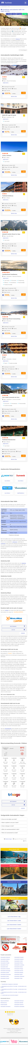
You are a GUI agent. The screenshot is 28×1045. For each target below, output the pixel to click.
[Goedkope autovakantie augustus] (14, 873)
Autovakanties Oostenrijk (5, 968)
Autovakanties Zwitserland (19, 976)
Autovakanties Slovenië (18, 970)
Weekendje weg (4, 1002)
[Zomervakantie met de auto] (14, 856)
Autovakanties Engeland (18, 959)
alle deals (7, 480)
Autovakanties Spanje (18, 974)
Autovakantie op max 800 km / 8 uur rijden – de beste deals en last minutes (13, 990)
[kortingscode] (14, 943)
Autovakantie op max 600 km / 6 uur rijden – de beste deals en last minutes (13, 993)
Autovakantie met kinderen (5, 1006)
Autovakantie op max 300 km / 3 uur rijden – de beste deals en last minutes (13, 987)
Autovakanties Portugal (18, 968)
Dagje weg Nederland (5, 1000)
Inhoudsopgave (23, 50)
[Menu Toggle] (25, 2)
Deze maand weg (14, 865)
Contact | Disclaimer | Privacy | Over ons (14, 1032)
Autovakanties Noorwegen (5, 970)
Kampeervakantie (4, 1004)
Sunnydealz (18, 1029)
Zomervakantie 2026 (14, 849)
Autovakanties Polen (4, 964)
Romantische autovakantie (19, 1006)
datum (13, 629)
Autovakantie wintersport (19, 1000)
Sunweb (10, 653)
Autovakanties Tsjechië (5, 978)
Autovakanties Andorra (18, 966)
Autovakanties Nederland (5, 957)
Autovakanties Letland (18, 961)
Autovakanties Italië (4, 966)
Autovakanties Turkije (18, 978)
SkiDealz (13, 1028)
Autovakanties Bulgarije (18, 972)
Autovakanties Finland (18, 963)
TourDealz (17, 1028)
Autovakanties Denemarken (6, 974)
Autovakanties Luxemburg (19, 964)
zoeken (23, 633)
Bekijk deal (14, 96)
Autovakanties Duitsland (5, 959)
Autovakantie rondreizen (18, 1004)
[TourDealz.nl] (10, 1012)
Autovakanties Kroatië (5, 976)
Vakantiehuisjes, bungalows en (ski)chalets (10, 984)
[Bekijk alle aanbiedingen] (4, 1041)
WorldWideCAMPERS (18, 612)
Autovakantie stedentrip (18, 1002)
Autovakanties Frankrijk (5, 963)
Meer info (5, 82)
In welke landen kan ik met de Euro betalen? (10, 995)
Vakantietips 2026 (14, 898)
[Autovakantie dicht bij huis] (14, 889)
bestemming (13, 626)
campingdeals (20, 493)
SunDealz (9, 1028)
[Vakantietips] (14, 905)
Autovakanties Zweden (5, 972)
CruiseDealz (22, 1028)
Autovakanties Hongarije (19, 957)
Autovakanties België (4, 961)
